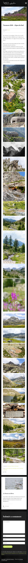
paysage (21, 468)
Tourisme (16, 466)
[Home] (8, 3)
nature (18, 468)
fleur (10, 468)
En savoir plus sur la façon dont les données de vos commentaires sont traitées (14, 553)
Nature (12, 466)
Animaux (9, 466)
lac (11, 468)
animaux (6, 468)
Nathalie (8, 30)
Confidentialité (4, 560)
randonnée (5, 469)
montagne (15, 468)
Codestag (21, 559)
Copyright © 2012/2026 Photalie (7, 559)
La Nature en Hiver (8, 493)
